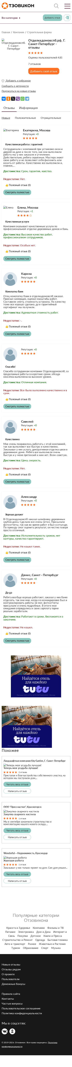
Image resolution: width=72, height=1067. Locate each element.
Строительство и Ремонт (17, 939)
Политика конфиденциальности (22, 1013)
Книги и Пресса (53, 935)
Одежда (40, 939)
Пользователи (10, 979)
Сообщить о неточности (15, 86)
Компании (18, 32)
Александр (29, 496)
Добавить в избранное (18, 80)
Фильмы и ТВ (55, 927)
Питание (10, 931)
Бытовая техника (57, 939)
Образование (31, 947)
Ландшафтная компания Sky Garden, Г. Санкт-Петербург (35, 760)
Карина (26, 273)
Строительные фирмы (39, 32)
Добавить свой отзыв (43, 71)
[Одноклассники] (8, 99)
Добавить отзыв (52, 17)
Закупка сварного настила (20, 814)
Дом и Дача (43, 931)
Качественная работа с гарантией (23, 144)
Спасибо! (10, 366)
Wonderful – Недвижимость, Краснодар (26, 853)
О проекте (8, 974)
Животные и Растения (52, 943)
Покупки (22, 935)
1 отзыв (22, 818)
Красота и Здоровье (18, 927)
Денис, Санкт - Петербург (39, 575)
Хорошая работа (14, 860)
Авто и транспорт (15, 943)
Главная (6, 32)
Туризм (15, 947)
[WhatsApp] (22, 99)
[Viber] (18, 99)
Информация (28, 108)
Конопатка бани (14, 291)
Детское (35, 935)
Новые (6, 117)
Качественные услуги (17, 221)
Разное (32, 943)
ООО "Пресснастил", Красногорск (23, 806)
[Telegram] (27, 99)
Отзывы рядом (11, 969)
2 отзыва (23, 772)
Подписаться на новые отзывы (19, 91)
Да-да (8, 592)
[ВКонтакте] (4, 99)
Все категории (10, 17)
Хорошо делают (14, 514)
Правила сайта (11, 993)
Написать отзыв (17, 791)
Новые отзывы (11, 964)
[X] (13, 99)
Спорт (45, 947)
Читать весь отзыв (17, 784)
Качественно (12, 439)
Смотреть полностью (17, 192)
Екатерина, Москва (36, 130)
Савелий (27, 421)
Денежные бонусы (13, 983)
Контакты (8, 998)
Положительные (25, 117)
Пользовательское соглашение (21, 1008)
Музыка (56, 947)
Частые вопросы (12, 1003)
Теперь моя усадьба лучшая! (21, 767)
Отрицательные (51, 117)
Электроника (26, 931)
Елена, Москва (27, 207)
